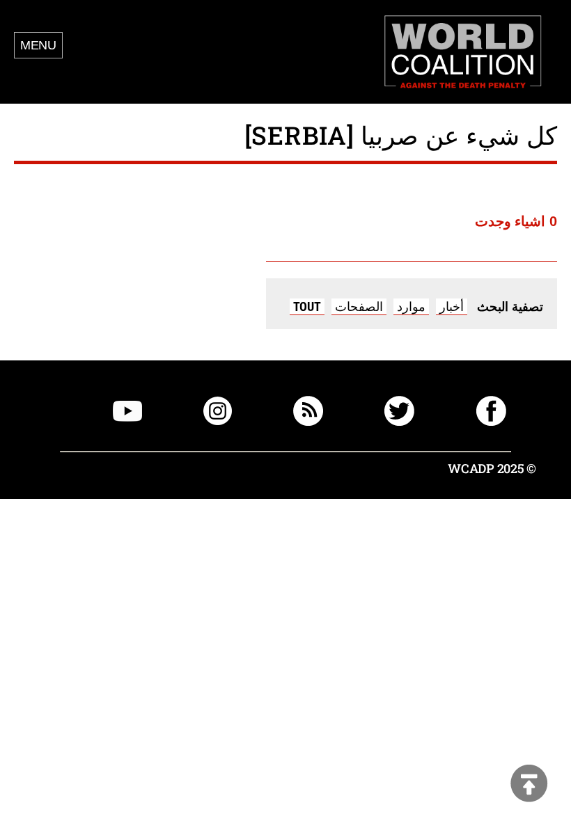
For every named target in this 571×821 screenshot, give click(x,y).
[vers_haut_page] (529, 784)
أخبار (451, 306)
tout (307, 306)
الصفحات (359, 306)
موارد (411, 306)
